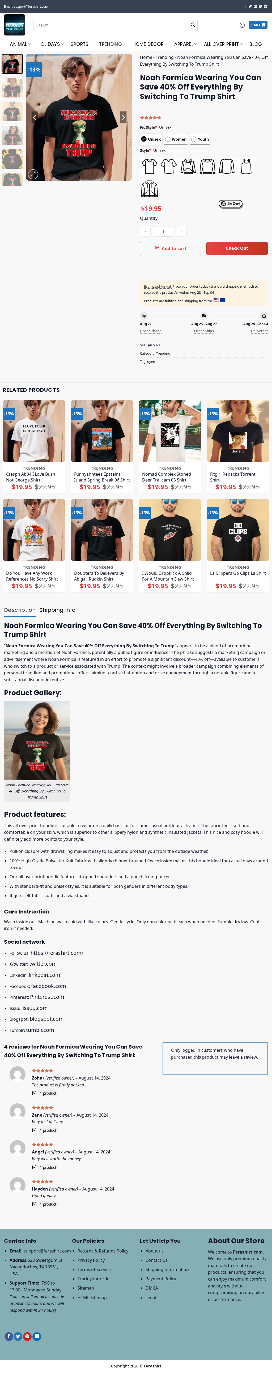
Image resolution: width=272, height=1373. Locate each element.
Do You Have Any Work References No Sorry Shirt (32, 576)
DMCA (152, 1288)
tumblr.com (40, 1029)
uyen (151, 361)
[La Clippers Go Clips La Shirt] (238, 530)
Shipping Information (167, 1269)
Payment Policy (161, 1279)
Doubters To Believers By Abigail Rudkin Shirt (99, 576)
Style (145, 150)
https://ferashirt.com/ (57, 952)
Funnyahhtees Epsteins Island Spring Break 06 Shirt (102, 477)
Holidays (48, 44)
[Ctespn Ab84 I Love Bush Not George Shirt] (34, 431)
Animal (18, 44)
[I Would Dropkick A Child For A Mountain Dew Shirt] (170, 530)
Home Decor (148, 44)
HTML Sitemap (92, 1297)
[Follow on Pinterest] (260, 6)
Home (146, 57)
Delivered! (259, 330)
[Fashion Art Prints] (14, 24)
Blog (255, 44)
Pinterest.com (47, 996)
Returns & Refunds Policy (103, 1251)
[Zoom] (33, 174)
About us (155, 1251)
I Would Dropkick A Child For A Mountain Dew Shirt (168, 576)
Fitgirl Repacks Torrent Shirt (233, 477)
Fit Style (148, 127)
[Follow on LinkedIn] (265, 6)
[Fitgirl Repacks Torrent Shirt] (238, 431)
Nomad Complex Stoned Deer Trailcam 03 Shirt (166, 477)
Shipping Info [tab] (57, 610)
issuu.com (35, 1007)
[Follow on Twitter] (250, 6)
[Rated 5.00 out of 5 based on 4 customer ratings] (204, 117)
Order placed (151, 330)
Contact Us (157, 1260)
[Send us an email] (255, 6)
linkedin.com (44, 974)
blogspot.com (47, 1018)
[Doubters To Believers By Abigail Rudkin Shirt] (102, 530)
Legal (151, 1297)
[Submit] (192, 24)
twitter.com (43, 963)
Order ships (204, 330)
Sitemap (86, 1288)
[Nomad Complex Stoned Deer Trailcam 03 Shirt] (170, 431)
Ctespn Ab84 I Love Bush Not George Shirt (30, 477)
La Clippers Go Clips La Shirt (238, 573)
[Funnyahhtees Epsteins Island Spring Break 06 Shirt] (102, 431)
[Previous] (35, 117)
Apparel (183, 44)
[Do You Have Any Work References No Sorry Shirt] (34, 530)
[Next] (123, 117)
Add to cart (174, 248)
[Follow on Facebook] (245, 6)
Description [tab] (20, 610)
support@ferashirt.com (47, 1251)
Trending (110, 44)
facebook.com (48, 985)
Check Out (237, 248)
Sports (80, 44)
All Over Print (221, 44)
